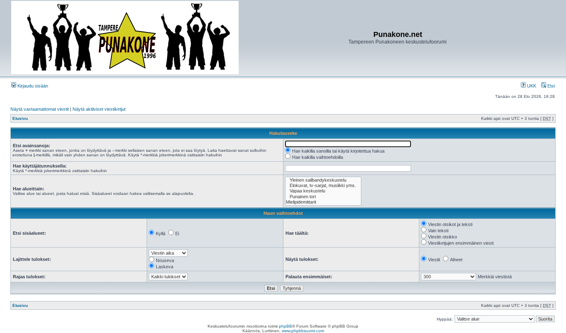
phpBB (285, 326)
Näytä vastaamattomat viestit (39, 109)
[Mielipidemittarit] (323, 202)
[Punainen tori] (323, 196)
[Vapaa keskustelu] (323, 191)
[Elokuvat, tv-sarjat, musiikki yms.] (323, 185)
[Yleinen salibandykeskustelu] (323, 180)
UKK (531, 85)
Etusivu (20, 118)
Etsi (550, 85)
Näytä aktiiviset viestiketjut (99, 109)
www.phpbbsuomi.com (303, 330)
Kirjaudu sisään (32, 85)
